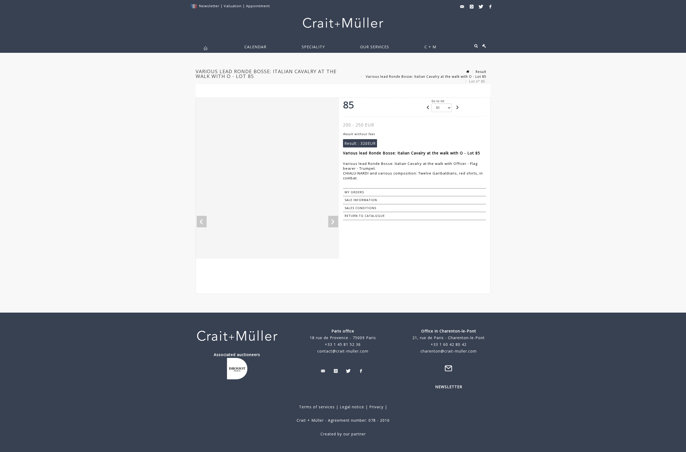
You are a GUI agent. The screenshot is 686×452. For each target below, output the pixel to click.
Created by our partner (343, 433)
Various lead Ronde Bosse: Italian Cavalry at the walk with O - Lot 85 (425, 76)
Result (481, 71)
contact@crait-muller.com (342, 351)
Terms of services (317, 406)
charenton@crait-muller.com (448, 351)
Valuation (233, 5)
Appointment (258, 5)
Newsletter (209, 5)
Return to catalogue (365, 216)
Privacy (375, 406)
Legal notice (352, 406)
